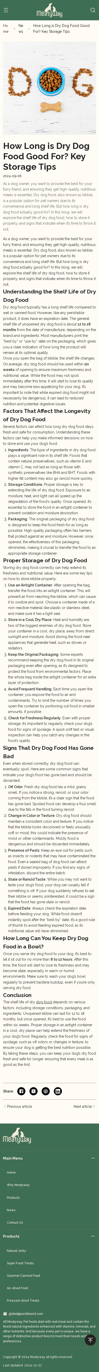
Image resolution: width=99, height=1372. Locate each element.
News (21, 28)
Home (5, 28)
